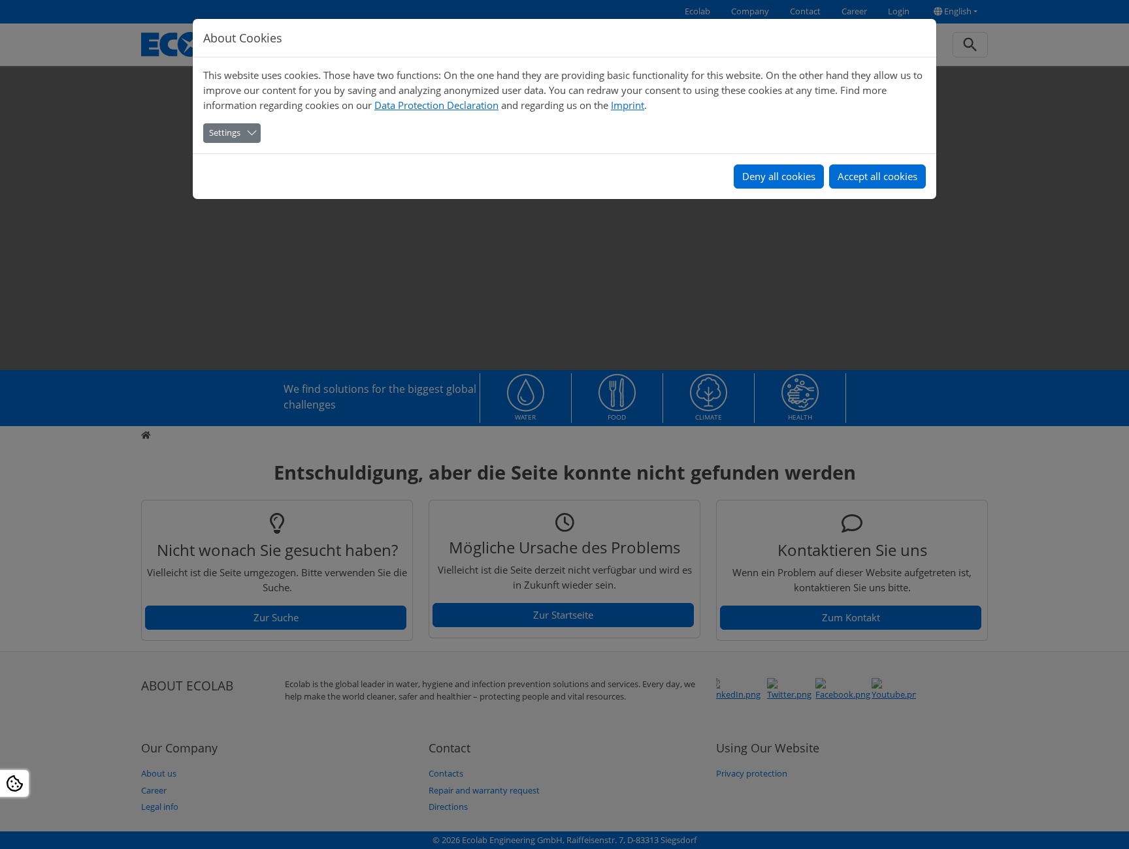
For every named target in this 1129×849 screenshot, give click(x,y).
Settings (224, 132)
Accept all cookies (877, 176)
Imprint (627, 105)
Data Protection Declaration (436, 105)
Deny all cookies (778, 176)
